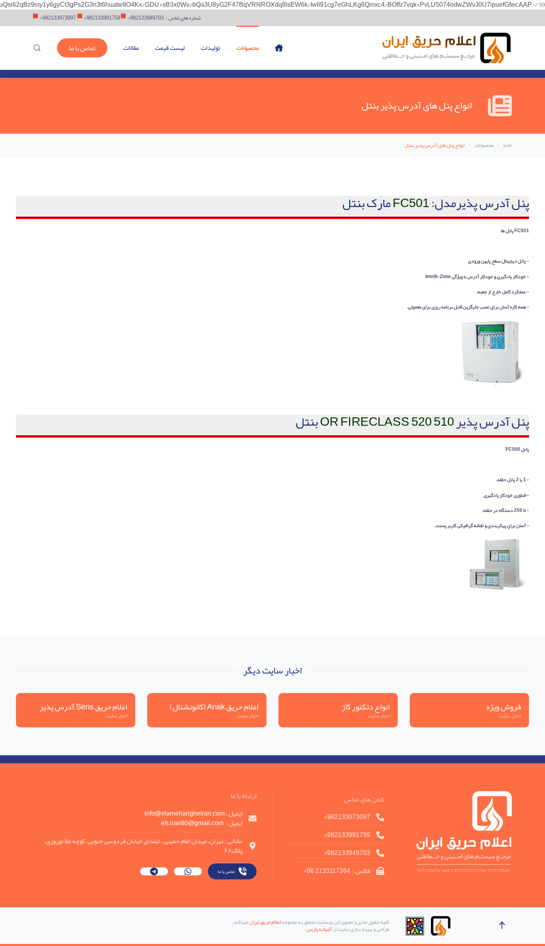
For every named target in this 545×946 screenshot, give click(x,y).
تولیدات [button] (210, 47)
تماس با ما (82, 48)
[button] (37, 48)
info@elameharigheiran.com (184, 813)
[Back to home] (446, 48)
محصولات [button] (247, 47)
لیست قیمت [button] (170, 47)
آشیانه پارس (319, 929)
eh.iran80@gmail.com (192, 823)
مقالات (131, 47)
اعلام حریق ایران (265, 922)
